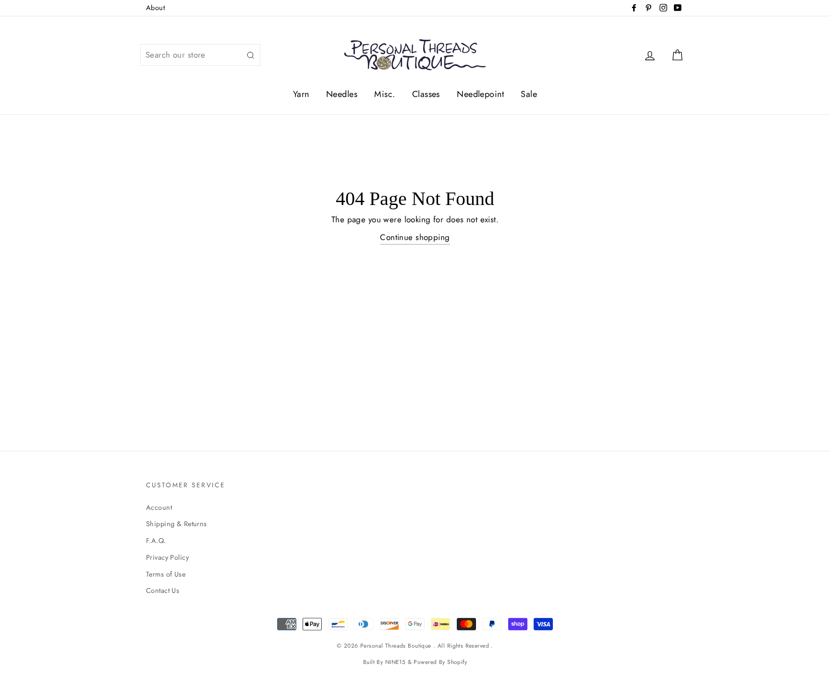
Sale (529, 94)
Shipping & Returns (176, 524)
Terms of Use (165, 574)
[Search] (251, 54)
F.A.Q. (156, 540)
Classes (426, 94)
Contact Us (162, 590)
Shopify (457, 662)
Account (159, 507)
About (155, 7)
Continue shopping (415, 237)
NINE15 (395, 662)
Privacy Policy (167, 557)
